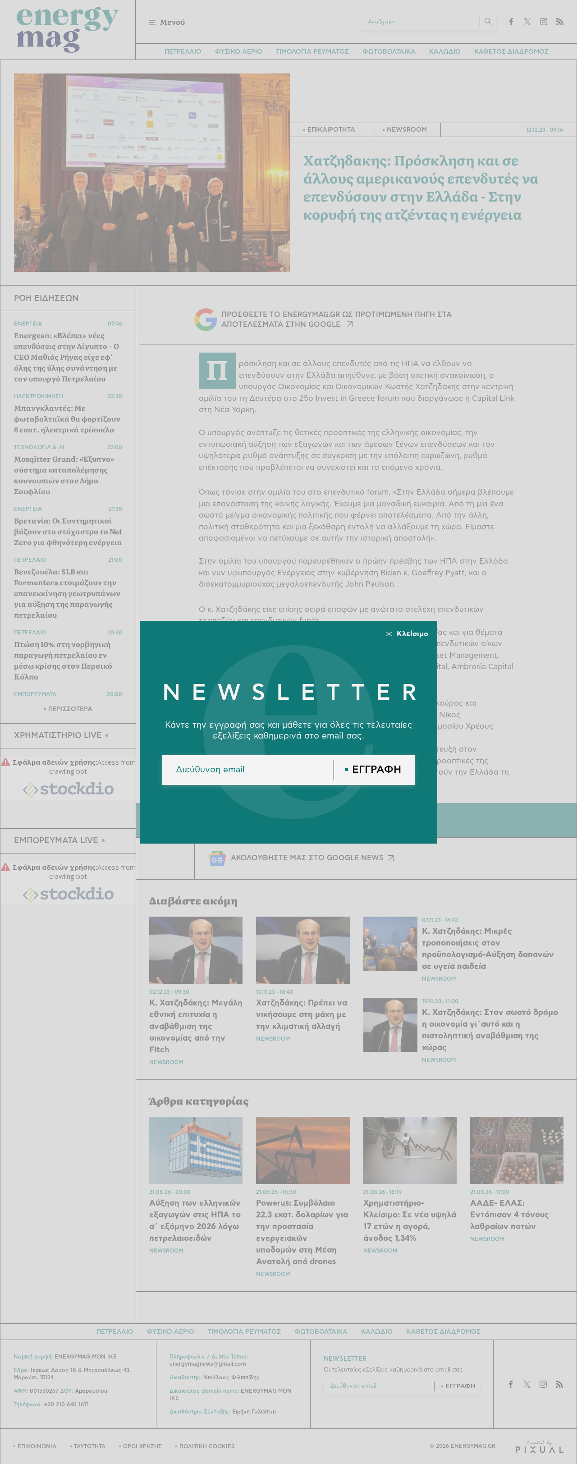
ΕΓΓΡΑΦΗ (376, 770)
